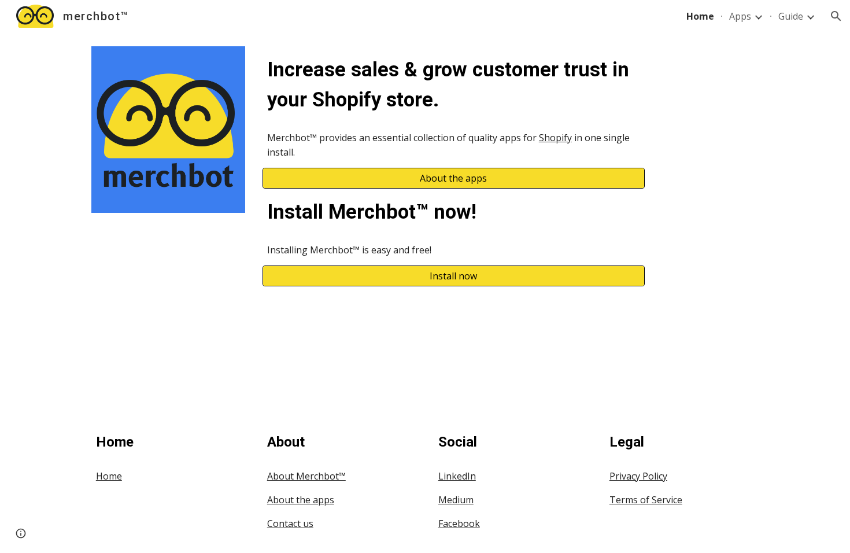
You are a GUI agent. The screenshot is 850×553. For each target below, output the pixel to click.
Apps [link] (740, 16)
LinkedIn (457, 476)
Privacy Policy (638, 476)
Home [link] (700, 16)
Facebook (459, 523)
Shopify (555, 137)
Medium (456, 499)
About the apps (300, 499)
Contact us (290, 523)
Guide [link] (790, 16)
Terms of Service (645, 499)
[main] (454, 84)
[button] (836, 16)
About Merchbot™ (306, 476)
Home (109, 476)
